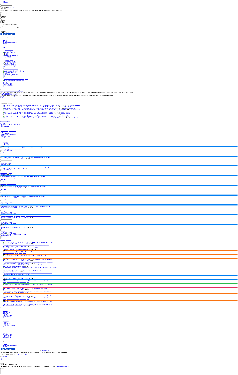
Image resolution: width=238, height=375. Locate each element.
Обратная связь (3, 358)
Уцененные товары (7, 86)
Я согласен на (12, 19)
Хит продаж (5, 142)
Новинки (5, 82)
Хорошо (2, 368)
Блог (1, 88)
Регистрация (5, 2)
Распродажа (5, 143)
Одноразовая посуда (7, 318)
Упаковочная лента (7, 326)
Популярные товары (7, 83)
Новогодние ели (6, 312)
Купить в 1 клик (3, 153)
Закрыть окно (3, 28)
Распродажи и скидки (7, 84)
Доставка (5, 41)
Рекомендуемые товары (8, 85)
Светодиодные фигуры (8, 315)
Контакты (5, 40)
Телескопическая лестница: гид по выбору (9, 94)
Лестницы (5, 309)
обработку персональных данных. (15, 19)
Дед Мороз (5, 313)
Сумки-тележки (6, 317)
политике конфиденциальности (62, 366)
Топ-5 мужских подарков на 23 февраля (8, 97)
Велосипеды (5, 311)
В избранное (3, 154)
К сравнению (10, 202)
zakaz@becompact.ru (46, 350)
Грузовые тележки (7, 316)
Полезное (5, 43)
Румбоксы (5, 322)
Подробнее (77, 105)
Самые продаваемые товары (6, 240)
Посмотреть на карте (22, 354)
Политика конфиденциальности (10, 42)
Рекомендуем (6, 144)
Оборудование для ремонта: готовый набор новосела (11, 91)
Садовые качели (6, 323)
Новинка (5, 141)
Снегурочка (5, 314)
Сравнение (10, 153)
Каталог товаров (3, 45)
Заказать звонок (11, 7)
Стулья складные (6, 324)
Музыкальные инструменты (9, 327)
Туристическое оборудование (9, 325)
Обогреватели (6, 321)
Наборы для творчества (8, 320)
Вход (4, 1)
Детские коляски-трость (8, 328)
